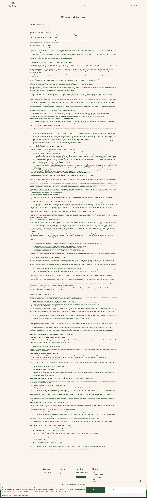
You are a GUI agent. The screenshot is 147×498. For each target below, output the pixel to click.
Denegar (115, 490)
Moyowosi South (97, 477)
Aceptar (95, 490)
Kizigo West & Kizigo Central (98, 475)
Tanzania (95, 472)
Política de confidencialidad (20, 495)
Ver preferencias (135, 490)
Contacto (95, 481)
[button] (144, 484)
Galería (95, 479)
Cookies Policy (6, 495)
